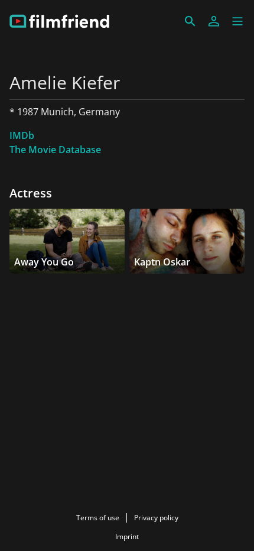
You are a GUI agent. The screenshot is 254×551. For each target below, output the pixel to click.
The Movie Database (55, 149)
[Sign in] (214, 21)
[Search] (190, 21)
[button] (237, 21)
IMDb (21, 135)
